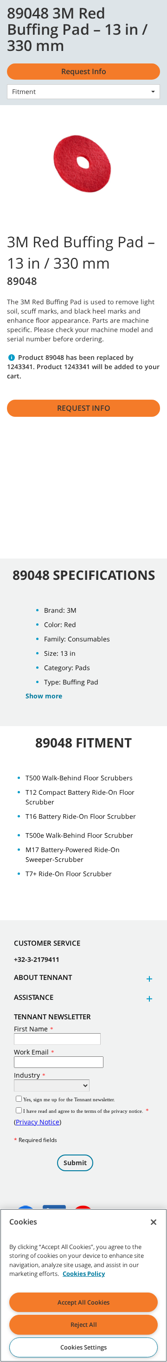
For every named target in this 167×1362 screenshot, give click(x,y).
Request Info (83, 408)
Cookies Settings (83, 1347)
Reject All (84, 1324)
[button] (148, 979)
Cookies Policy (84, 1273)
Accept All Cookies (83, 1302)
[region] (83, 1285)
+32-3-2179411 (36, 959)
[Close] (153, 1222)
